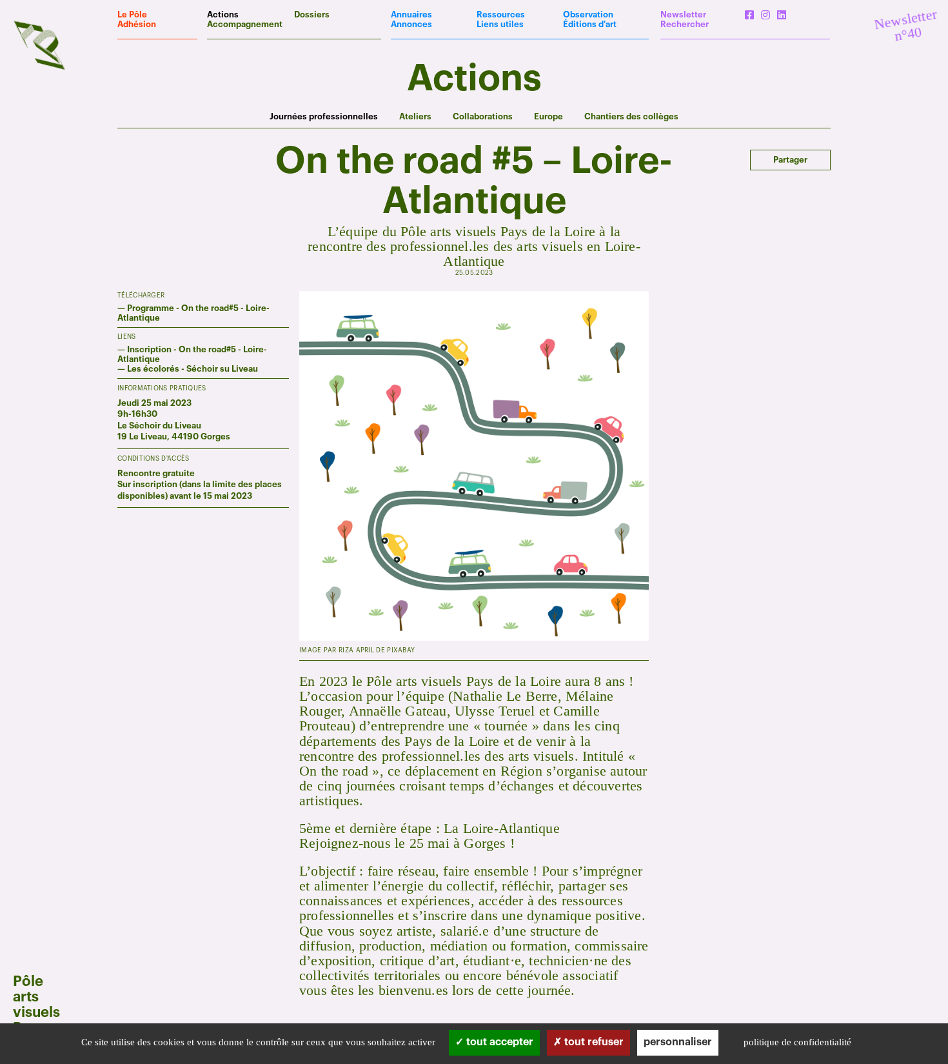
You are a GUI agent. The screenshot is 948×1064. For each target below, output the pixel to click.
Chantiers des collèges (631, 116)
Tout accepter (498, 1042)
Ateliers (415, 116)
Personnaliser (678, 1042)
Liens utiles (500, 24)
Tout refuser (593, 1042)
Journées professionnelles (324, 116)
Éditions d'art (590, 24)
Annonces (411, 24)
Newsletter (683, 14)
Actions (223, 14)
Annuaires (411, 14)
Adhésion (136, 24)
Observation (588, 14)
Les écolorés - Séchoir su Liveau (192, 369)
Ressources (501, 14)
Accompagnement (244, 24)
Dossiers (312, 14)
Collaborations (483, 116)
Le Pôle (132, 14)
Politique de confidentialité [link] (797, 1042)
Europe (548, 116)
